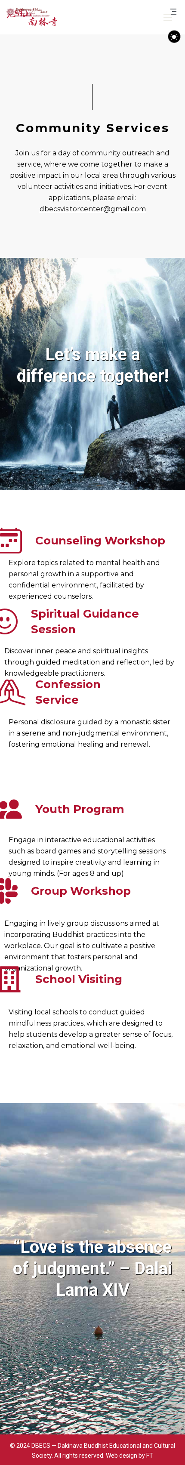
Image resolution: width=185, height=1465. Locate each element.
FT (149, 1455)
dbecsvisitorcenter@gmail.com (93, 209)
